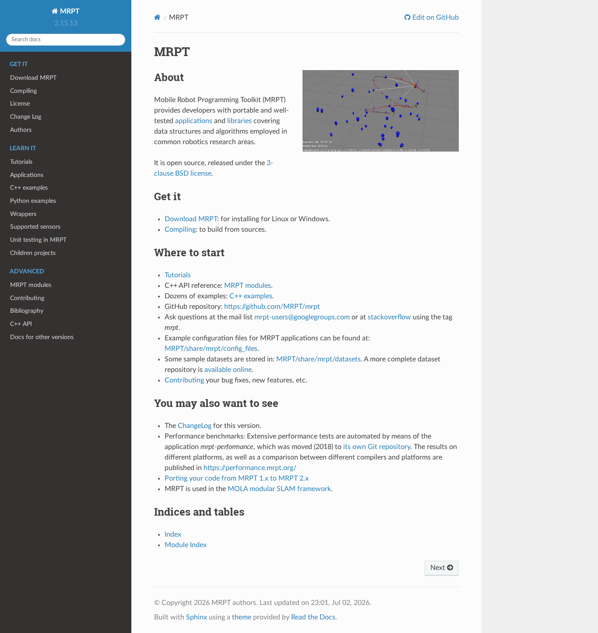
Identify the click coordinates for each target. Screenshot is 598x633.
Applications (26, 175)
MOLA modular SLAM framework (279, 488)
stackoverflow (389, 317)
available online (228, 369)
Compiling (23, 91)
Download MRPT (33, 77)
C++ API (21, 324)
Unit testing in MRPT (38, 240)
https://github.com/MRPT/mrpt (272, 306)
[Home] (157, 17)
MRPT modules (30, 285)
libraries (239, 120)
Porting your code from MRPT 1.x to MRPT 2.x (237, 478)
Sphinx (196, 617)
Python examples (33, 201)
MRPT (69, 11)
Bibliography (26, 311)
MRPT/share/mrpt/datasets (318, 359)
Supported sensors (35, 226)
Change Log (25, 116)
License (20, 103)
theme (241, 617)
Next (438, 567)
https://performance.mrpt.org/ (250, 467)
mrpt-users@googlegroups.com (302, 317)
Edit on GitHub (435, 17)
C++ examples (29, 187)
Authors (21, 130)
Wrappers (23, 214)
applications (193, 120)
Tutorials (21, 162)
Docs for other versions (42, 337)
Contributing (27, 298)
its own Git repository (376, 446)
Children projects (33, 253)
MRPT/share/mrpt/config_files (211, 348)
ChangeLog (194, 425)
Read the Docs (313, 617)
